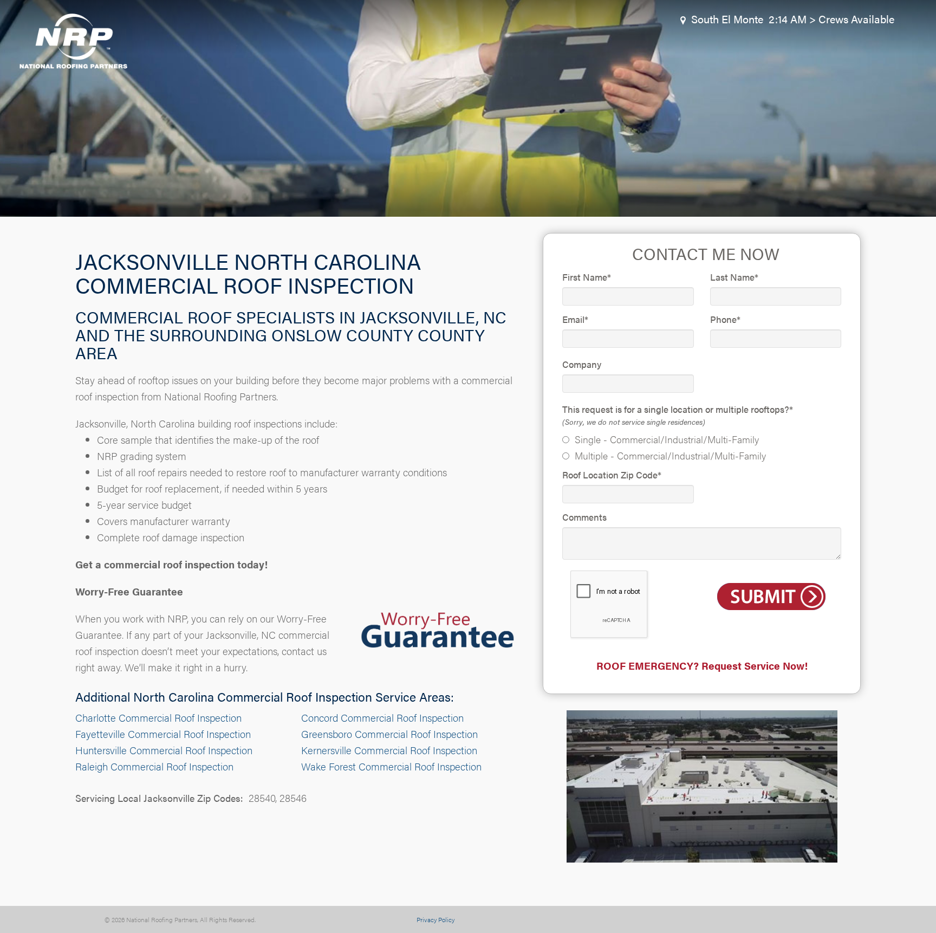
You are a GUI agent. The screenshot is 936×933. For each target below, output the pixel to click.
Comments (584, 516)
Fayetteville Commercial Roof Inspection (163, 734)
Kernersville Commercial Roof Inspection (389, 750)
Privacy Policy (435, 919)
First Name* (586, 276)
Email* (575, 319)
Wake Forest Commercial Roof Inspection (391, 766)
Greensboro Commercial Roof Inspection (389, 734)
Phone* (725, 319)
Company (581, 364)
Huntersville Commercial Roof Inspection (163, 750)
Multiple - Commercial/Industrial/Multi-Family (670, 455)
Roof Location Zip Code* (611, 474)
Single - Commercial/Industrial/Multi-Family (667, 439)
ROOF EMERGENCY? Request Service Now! (702, 665)
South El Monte (727, 19)
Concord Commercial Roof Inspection (382, 717)
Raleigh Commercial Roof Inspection (154, 766)
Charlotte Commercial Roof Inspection (158, 717)
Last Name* (734, 276)
